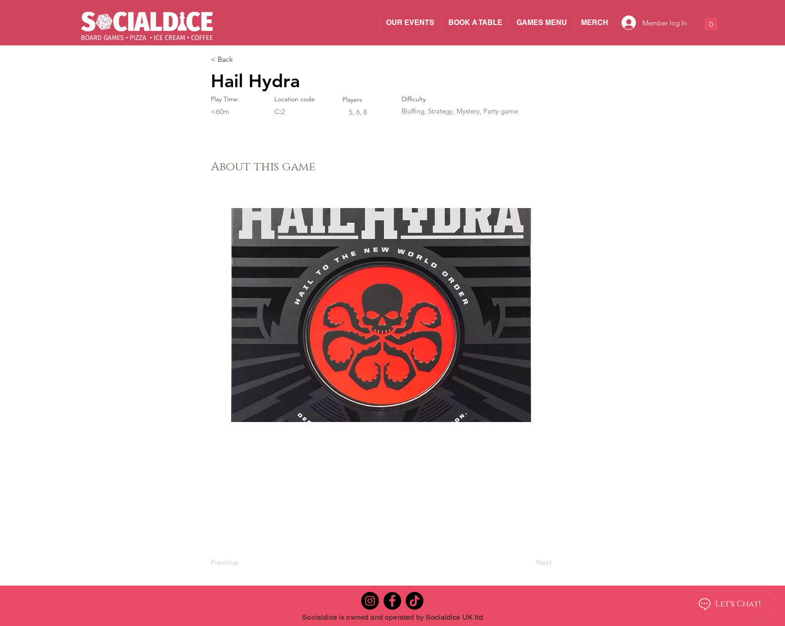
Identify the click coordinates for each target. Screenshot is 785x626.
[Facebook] (392, 601)
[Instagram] (370, 601)
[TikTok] (414, 601)
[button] (711, 21)
